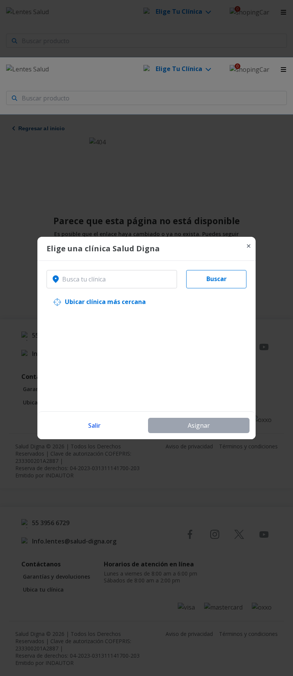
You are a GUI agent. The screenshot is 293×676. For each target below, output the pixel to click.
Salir (94, 425)
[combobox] (112, 279)
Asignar (199, 425)
